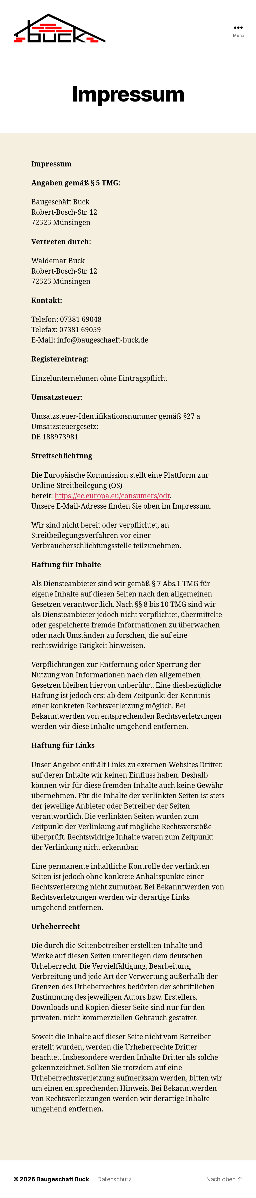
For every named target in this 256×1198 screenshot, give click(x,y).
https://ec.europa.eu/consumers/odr (112, 496)
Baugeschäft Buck (62, 1179)
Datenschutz (114, 1179)
